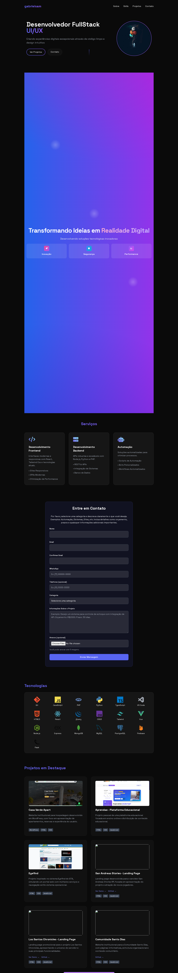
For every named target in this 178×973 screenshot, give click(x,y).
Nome (52, 528)
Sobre (116, 6)
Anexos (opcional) (57, 637)
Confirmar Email (56, 555)
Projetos (137, 6)
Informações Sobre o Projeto (62, 608)
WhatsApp (54, 568)
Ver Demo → (100, 891)
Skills (125, 6)
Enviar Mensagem (89, 657)
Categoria (54, 595)
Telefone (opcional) (58, 582)
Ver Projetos (36, 52)
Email (52, 542)
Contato (149, 6)
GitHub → (112, 891)
